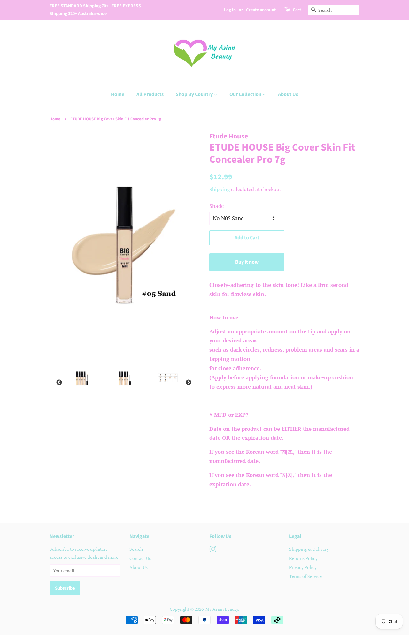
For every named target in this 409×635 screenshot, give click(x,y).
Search (136, 549)
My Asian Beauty (221, 609)
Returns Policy (303, 558)
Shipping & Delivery (309, 549)
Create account (261, 10)
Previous (59, 382)
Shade (216, 206)
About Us (288, 94)
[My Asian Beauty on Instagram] (212, 550)
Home (117, 94)
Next (188, 382)
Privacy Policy (303, 567)
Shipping (219, 189)
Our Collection (245, 94)
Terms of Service (305, 576)
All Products (150, 94)
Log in (230, 10)
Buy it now (247, 261)
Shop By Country (195, 94)
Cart (297, 10)
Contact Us (140, 558)
